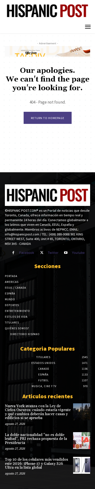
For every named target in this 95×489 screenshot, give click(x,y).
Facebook (26, 253)
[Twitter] (41, 253)
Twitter (53, 253)
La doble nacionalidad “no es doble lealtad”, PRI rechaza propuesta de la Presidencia (36, 439)
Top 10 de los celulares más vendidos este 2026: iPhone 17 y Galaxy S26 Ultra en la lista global (36, 463)
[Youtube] (66, 253)
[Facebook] (13, 253)
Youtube (78, 253)
